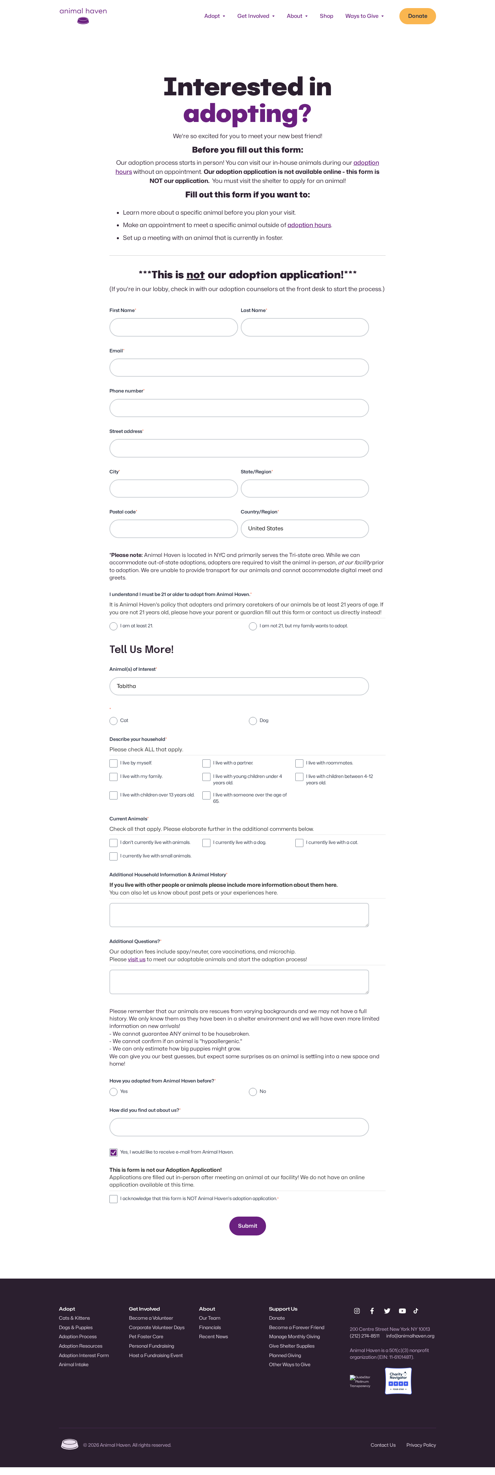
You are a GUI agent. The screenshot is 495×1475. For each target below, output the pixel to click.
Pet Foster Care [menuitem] (146, 1336)
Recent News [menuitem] (213, 1336)
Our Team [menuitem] (210, 1318)
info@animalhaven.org (410, 1336)
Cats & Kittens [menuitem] (74, 1318)
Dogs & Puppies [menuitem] (76, 1327)
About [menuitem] (207, 1309)
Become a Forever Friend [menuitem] (296, 1327)
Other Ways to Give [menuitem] (289, 1364)
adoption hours (309, 224)
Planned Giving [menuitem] (285, 1355)
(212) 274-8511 (365, 1336)
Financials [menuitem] (210, 1327)
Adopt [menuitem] (67, 1309)
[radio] (176, 626)
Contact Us (383, 1445)
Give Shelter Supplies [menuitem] (292, 1346)
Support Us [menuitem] (283, 1309)
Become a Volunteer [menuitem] (151, 1318)
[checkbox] (246, 626)
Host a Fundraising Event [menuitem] (156, 1355)
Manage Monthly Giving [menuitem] (294, 1336)
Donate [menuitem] (277, 1318)
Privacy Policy (421, 1445)
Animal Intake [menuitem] (74, 1364)
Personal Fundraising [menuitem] (151, 1346)
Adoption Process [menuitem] (78, 1336)
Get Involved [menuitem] (144, 1309)
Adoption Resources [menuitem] (80, 1346)
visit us (136, 959)
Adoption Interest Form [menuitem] (84, 1355)
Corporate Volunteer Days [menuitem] (157, 1327)
